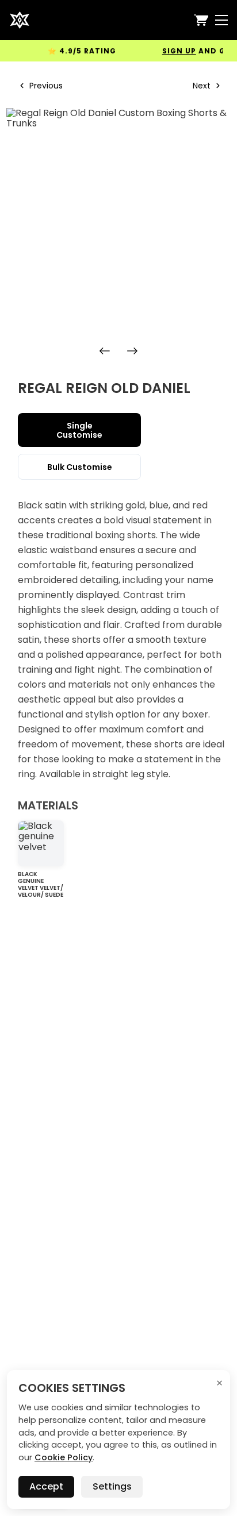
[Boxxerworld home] (19, 20)
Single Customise (79, 430)
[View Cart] (201, 20)
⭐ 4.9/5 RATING (75, 51)
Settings (112, 1486)
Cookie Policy (64, 1457)
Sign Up (173, 51)
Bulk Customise (79, 467)
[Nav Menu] (221, 20)
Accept (46, 1486)
